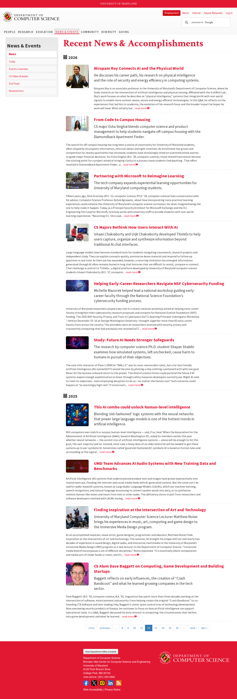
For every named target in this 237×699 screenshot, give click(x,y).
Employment (172, 13)
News (12, 54)
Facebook (86, 683)
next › (193, 628)
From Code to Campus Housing (122, 119)
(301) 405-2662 (106, 676)
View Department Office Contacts (100, 651)
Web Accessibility (93, 689)
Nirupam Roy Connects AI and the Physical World (139, 68)
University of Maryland (118, 3)
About (185, 13)
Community (90, 32)
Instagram (102, 683)
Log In (229, 13)
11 (141, 628)
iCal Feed (14, 83)
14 (163, 628)
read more (141, 108)
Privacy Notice (112, 689)
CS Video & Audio (18, 76)
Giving (124, 32)
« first (91, 628)
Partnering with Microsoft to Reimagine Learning (139, 176)
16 (177, 628)
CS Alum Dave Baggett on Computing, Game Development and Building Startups (159, 568)
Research (25, 32)
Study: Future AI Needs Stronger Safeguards (134, 340)
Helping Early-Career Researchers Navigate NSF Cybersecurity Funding (159, 283)
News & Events (67, 32)
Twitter (94, 683)
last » (204, 628)
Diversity (108, 32)
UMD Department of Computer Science (31, 17)
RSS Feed (118, 683)
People (10, 32)
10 (134, 628)
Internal (196, 13)
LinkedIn (110, 683)
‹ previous (104, 628)
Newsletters (16, 91)
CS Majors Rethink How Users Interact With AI (136, 227)
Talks (12, 61)
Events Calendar (18, 69)
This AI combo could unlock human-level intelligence (142, 407)
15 (170, 628)
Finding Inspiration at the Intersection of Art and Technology (150, 509)
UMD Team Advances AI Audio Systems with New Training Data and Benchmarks (155, 466)
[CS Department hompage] (194, 656)
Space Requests (213, 13)
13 (155, 628)
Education (44, 32)
